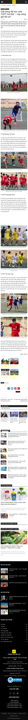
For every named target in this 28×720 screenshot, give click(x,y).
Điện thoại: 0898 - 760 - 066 (14, 666)
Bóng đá (6, 382)
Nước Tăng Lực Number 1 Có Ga (14, 707)
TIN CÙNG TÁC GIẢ (6, 408)
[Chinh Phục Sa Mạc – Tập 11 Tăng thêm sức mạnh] (4, 570)
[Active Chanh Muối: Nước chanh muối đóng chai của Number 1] (14, 494)
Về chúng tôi (4, 713)
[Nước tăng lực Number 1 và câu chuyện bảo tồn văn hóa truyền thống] (3, 462)
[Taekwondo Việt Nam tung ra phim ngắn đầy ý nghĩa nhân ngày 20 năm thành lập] (23, 414)
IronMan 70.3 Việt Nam (6, 635)
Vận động (2, 9)
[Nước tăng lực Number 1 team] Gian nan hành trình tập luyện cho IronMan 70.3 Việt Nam (17, 469)
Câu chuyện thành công (6, 641)
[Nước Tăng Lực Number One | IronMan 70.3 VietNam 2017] (3, 450)
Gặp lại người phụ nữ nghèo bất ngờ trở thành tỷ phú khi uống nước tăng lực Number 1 (16, 443)
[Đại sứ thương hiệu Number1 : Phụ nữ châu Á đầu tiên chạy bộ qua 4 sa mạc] (4, 605)
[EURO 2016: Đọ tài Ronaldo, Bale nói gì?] (4, 584)
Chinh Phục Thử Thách (6, 633)
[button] (26, 2)
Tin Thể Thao (4, 628)
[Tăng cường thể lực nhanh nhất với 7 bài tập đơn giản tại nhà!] (4, 598)
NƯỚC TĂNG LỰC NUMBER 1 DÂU (9, 523)
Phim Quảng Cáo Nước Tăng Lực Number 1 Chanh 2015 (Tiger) (11, 547)
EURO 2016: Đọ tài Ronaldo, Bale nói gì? (18, 582)
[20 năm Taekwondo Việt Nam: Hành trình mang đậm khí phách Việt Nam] (14, 414)
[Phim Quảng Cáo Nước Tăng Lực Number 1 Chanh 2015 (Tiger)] (14, 537)
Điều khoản (14, 713)
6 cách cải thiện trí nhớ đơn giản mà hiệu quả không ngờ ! (5, 420)
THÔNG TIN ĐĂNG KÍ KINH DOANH (14, 668)
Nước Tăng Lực (14, 700)
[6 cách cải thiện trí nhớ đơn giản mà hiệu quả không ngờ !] (5, 414)
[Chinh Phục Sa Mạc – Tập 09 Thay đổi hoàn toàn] (4, 577)
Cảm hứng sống (5, 431)
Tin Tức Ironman (4, 639)
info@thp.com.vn (17, 686)
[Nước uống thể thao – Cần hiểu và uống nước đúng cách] (4, 515)
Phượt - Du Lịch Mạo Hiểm (7, 637)
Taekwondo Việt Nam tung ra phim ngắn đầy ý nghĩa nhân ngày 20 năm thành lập (23, 421)
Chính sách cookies (14, 715)
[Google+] (14, 693)
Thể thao (7, 9)
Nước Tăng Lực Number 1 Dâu (14, 704)
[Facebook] (10, 693)
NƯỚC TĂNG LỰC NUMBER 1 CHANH (10, 529)
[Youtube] (17, 693)
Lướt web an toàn (21, 713)
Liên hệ (9, 713)
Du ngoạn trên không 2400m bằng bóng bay (20, 400)
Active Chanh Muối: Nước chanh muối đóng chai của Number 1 (13, 503)
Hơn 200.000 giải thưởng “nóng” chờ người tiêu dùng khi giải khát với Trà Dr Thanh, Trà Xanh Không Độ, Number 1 (17, 435)
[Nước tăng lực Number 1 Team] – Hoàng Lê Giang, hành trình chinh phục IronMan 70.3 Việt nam (17, 476)
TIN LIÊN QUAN (5, 406)
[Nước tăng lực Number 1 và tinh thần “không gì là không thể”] (3, 456)
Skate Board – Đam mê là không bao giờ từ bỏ (7, 400)
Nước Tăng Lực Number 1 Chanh (14, 705)
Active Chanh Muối (14, 702)
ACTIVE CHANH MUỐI (6, 485)
